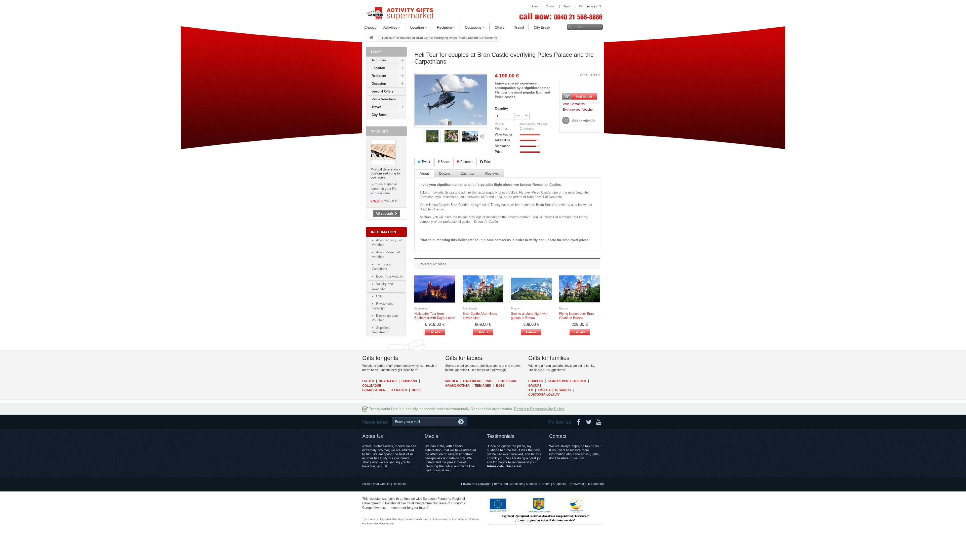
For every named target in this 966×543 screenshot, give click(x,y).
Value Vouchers (384, 99)
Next (482, 136)
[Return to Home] (371, 38)
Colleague (371, 385)
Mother (451, 381)
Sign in (567, 6)
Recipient (379, 76)
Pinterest (466, 162)
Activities (379, 60)
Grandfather (373, 390)
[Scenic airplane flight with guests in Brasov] (531, 289)
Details (444, 173)
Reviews (492, 173)
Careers (544, 484)
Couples (535, 381)
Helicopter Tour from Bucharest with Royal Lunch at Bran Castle (434, 316)
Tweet (425, 162)
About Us (372, 436)
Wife (490, 381)
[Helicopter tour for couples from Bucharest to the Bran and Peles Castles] (432, 136)
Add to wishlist (583, 121)
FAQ (379, 296)
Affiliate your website (376, 484)
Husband (409, 381)
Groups (534, 385)
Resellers (399, 484)
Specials (379, 131)
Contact (558, 436)
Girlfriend (472, 381)
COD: (584, 75)
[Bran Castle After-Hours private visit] (483, 289)
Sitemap (531, 484)
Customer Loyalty (544, 394)
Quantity (501, 108)
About (424, 173)
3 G (530, 390)
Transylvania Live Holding (586, 484)
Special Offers (382, 91)
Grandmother (457, 385)
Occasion (379, 83)
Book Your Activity (389, 276)
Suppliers (559, 484)
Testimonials (500, 436)
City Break (379, 115)
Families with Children (567, 381)
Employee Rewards (554, 390)
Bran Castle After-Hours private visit (480, 316)
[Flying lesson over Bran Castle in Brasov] (579, 289)
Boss (416, 390)
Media (431, 436)
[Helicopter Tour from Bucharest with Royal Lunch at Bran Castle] (434, 289)
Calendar (467, 173)
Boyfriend (388, 381)
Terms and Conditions (509, 484)
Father (368, 381)
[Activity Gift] (400, 13)
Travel (376, 107)
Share (444, 162)
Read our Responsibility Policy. (539, 409)
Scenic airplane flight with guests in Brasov (529, 316)
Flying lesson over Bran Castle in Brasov (576, 316)
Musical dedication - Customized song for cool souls (386, 173)
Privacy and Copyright (476, 484)
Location (378, 68)
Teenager (398, 390)
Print (487, 162)
